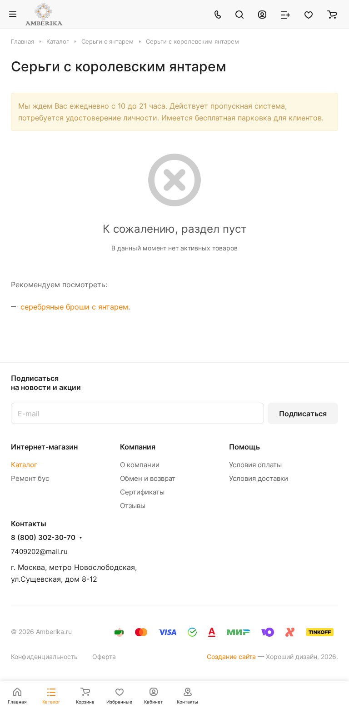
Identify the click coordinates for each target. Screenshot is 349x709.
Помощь (244, 446)
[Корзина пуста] (332, 14)
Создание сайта (231, 656)
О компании (140, 464)
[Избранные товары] (308, 14)
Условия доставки (258, 478)
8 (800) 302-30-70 (43, 538)
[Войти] (262, 14)
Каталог (24, 464)
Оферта (104, 656)
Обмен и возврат (147, 478)
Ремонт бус (30, 478)
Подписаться (303, 413)
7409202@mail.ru (39, 551)
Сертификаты (142, 492)
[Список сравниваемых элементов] (285, 14)
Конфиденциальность (44, 656)
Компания (137, 446)
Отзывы (132, 505)
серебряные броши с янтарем (74, 306)
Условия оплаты (255, 464)
